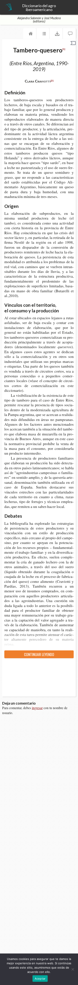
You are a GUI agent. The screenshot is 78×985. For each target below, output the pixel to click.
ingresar (37, 707)
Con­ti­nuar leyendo (39, 654)
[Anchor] (28, 92)
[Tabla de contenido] (42, 34)
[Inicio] (29, 34)
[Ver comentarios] (69, 34)
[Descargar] (56, 34)
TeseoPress (8, 7)
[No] (72, 969)
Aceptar (40, 978)
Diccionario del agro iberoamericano (39, 7)
